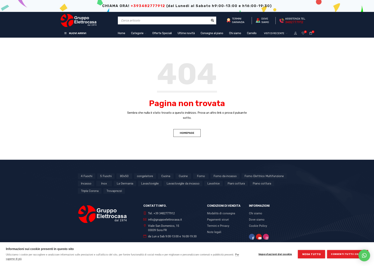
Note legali (214, 232)
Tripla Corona (90, 191)
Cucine (183, 176)
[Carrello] (310, 33)
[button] (364, 255)
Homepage (187, 132)
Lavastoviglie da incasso (183, 183)
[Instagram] (266, 237)
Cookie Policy (258, 226)
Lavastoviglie (150, 183)
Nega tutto (311, 254)
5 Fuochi (106, 176)
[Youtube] (259, 237)
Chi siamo (255, 213)
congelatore (145, 176)
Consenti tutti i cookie (347, 254)
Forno (201, 176)
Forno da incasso (225, 176)
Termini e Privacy (218, 226)
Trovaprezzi (114, 191)
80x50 (124, 176)
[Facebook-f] (252, 237)
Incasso (86, 183)
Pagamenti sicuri (218, 219)
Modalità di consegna (221, 213)
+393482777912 (148, 6)
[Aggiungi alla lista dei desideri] (303, 33)
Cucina (165, 176)
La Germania (125, 183)
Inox (104, 183)
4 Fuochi (86, 176)
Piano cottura (262, 183)
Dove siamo (257, 219)
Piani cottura (236, 183)
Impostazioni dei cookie (275, 254)
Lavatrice (213, 183)
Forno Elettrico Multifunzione (264, 176)
